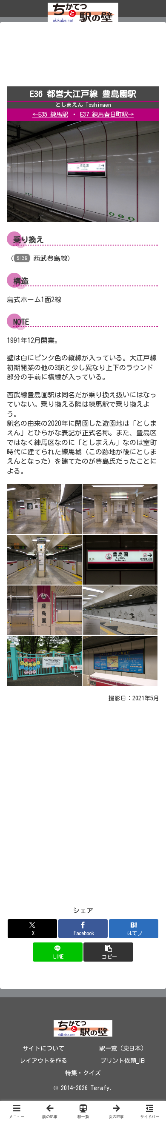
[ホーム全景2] (119, 508)
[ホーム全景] (44, 508)
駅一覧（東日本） (123, 1048)
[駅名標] (119, 559)
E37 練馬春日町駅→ (107, 114)
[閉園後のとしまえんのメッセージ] (44, 660)
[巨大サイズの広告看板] (119, 660)
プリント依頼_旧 (122, 1061)
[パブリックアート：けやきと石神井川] (119, 609)
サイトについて (43, 1048)
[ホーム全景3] (44, 559)
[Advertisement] (83, 57)
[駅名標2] (44, 609)
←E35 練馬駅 (50, 114)
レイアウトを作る (43, 1061)
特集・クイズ (83, 1073)
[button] (108, 952)
